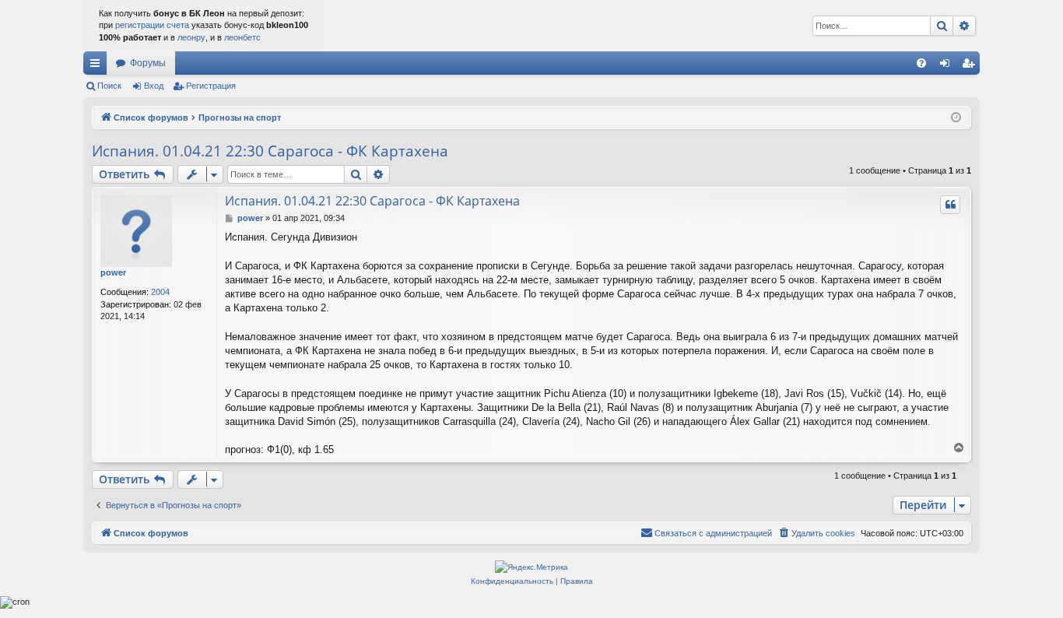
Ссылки (98, 66)
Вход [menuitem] (948, 66)
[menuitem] (921, 63)
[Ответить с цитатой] (950, 204)
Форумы (148, 63)
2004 (160, 292)
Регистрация (211, 85)
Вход (153, 85)
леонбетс (242, 37)
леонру (191, 37)
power (113, 272)
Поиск (109, 85)
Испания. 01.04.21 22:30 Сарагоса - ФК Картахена (270, 151)
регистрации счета (152, 25)
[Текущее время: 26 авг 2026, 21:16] (956, 118)
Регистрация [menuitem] (971, 66)
